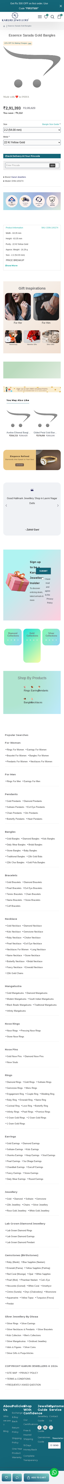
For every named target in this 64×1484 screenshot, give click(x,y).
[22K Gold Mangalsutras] (33, 649)
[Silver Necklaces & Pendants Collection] (56, 640)
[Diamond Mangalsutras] (14, 640)
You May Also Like (18, 400)
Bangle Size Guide (50, 124)
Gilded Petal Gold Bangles (45, 432)
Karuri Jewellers (18, 177)
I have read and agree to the (48, 591)
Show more (11, 265)
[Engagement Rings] (7, 640)
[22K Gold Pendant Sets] (27, 649)
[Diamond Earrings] (11, 640)
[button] (8, 339)
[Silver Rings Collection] (52, 640)
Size (31, 124)
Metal (5, 137)
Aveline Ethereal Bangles (18, 432)
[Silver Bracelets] (46, 640)
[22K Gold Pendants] (37, 649)
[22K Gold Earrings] (30, 649)
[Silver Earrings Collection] (49, 640)
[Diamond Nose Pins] (18, 640)
